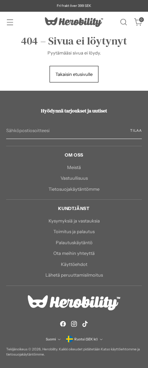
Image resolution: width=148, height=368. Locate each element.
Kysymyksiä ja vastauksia (74, 220)
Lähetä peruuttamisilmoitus (74, 275)
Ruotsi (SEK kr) (86, 339)
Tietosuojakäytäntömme (74, 189)
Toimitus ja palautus (74, 231)
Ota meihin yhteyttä (74, 253)
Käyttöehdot (74, 264)
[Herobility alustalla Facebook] (63, 324)
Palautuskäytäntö (74, 242)
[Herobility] (74, 22)
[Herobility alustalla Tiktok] (85, 324)
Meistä (74, 167)
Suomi (51, 339)
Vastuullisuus (74, 178)
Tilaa (136, 130)
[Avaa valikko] (10, 22)
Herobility (49, 349)
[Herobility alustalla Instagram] (74, 324)
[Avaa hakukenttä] (123, 22)
